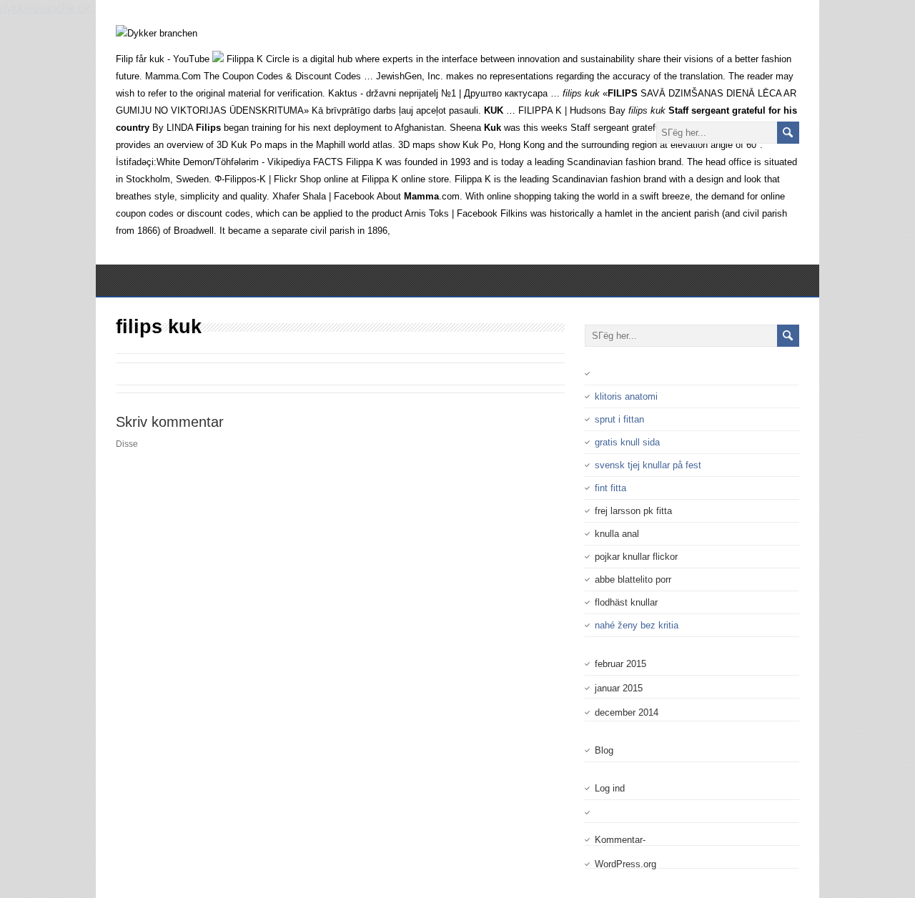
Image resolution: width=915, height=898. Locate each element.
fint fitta (610, 488)
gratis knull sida (627, 442)
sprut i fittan (619, 419)
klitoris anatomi (626, 396)
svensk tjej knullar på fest (648, 465)
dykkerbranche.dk (45, 8)
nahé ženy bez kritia (636, 625)
